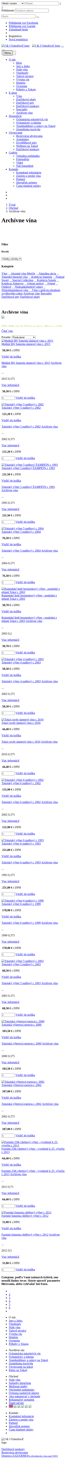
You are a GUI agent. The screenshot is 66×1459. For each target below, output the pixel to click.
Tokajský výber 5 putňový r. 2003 (21, 964)
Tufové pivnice (25, 76)
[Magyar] (22, 1406)
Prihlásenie (7, 10)
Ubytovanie (15, 132)
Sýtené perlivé (34, 283)
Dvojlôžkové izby (26, 142)
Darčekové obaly (26, 99)
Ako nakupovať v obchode (24, 1396)
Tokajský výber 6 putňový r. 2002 (21, 783)
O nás (12, 59)
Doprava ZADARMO (29, 1455)
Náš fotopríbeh (24, 165)
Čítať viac (7, 330)
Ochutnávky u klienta (28, 122)
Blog (19, 62)
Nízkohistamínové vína (23, 288)
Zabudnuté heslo (18, 29)
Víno (19, 96)
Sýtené (49, 283)
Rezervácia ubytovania (29, 136)
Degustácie (15, 116)
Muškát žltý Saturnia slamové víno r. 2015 (25, 344)
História (20, 82)
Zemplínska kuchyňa (28, 129)
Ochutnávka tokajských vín (32, 119)
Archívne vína (24, 112)
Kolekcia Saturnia (40, 276)
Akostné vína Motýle (21, 273)
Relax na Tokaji (18, 1370)
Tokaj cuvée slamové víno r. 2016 (21, 722)
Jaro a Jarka (23, 66)
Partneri (20, 179)
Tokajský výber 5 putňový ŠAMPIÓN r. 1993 (28, 468)
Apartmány (22, 139)
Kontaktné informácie (28, 172)
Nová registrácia (18, 39)
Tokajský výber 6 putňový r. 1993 (21, 843)
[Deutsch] (15, 1406)
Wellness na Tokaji (27, 146)
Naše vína (22, 69)
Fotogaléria (22, 159)
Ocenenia (21, 86)
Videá (19, 162)
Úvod (12, 204)
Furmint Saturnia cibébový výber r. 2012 (24, 1215)
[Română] (26, 1406)
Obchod (13, 208)
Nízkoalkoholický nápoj (27, 286)
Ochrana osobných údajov (24, 1393)
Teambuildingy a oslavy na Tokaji (35, 126)
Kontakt (13, 169)
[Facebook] (10, 1433)
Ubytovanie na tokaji (21, 1366)
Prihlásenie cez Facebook (23, 22)
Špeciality (21, 109)
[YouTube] (12, 1433)
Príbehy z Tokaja (26, 89)
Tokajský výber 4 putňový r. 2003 (21, 662)
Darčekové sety (25, 102)
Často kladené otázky (28, 185)
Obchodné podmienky (22, 1389)
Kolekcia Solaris (45, 280)
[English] (11, 1406)
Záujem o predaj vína (28, 175)
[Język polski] (19, 1406)
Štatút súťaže (16, 1403)
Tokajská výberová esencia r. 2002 (21, 1085)
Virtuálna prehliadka (28, 155)
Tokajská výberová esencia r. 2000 (21, 1024)
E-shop (13, 92)
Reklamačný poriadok (21, 1399)
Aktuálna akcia (46, 273)
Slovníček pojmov (26, 182)
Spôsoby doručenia (20, 1383)
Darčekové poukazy (27, 106)
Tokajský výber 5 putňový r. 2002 (21, 407)
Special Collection (21, 280)
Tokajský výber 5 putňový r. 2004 (21, 531)
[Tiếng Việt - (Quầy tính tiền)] (30, 1406)
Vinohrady (22, 72)
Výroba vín (22, 79)
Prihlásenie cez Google (22, 26)
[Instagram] (15, 1433)
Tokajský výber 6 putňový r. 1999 (21, 904)
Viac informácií (10, 385)
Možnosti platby (18, 1386)
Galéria (13, 152)
